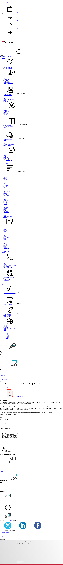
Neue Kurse (6, 80)
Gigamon (5, 194)
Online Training (9, 520)
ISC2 (5, 239)
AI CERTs (6, 173)
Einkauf (5, 100)
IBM (5, 238)
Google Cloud (6, 195)
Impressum (4, 534)
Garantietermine (6, 79)
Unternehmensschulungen (8, 78)
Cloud (5, 140)
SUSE (5, 214)
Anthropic (5, 174)
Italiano (18, 28)
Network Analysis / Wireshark (9, 144)
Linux (5, 143)
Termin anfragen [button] (3, 375)
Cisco (5, 182)
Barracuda (6, 179)
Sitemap (3, 536)
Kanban (5, 114)
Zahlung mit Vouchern (7, 315)
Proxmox (5, 208)
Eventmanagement (7, 263)
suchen (1, 55)
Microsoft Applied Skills (8, 242)
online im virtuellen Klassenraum (37, 500)
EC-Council (6, 190)
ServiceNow (6, 211)
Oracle (5, 206)
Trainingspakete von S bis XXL (9, 314)
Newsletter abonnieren (3, 47)
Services (3, 252)
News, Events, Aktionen (6, 284)
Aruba (5, 176)
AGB (3, 533)
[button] (9, 36)
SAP (5, 210)
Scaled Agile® (6, 248)
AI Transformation (7, 66)
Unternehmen (4, 317)
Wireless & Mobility (7, 145)
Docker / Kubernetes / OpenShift (9, 142)
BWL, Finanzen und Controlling (9, 99)
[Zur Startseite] (7, 45)
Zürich (7, 333)
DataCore (5, 189)
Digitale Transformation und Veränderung (10, 97)
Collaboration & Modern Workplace (10, 281)
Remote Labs (6, 269)
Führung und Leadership (8, 95)
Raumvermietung (7, 268)
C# (4, 154)
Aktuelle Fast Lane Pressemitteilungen (10, 293)
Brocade (5, 180)
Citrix (5, 183)
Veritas (5, 215)
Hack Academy (6, 266)
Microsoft (5, 201)
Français (18, 20)
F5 (4, 192)
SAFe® (5, 110)
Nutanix (5, 203)
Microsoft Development (10, 162)
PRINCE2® (6, 129)
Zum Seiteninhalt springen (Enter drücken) (9, 3)
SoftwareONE (6, 212)
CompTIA (6, 186)
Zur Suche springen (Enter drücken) (8, 2)
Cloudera (5, 184)
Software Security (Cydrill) (8, 157)
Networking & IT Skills (8, 68)
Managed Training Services (8, 262)
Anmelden (4, 537)
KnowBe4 (6, 200)
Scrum (5, 112)
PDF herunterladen (20, 396)
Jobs (5, 330)
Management (6, 327)
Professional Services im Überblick (9, 277)
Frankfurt (7, 335)
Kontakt (3, 535)
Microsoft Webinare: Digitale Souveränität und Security (13, 305)
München (7, 337)
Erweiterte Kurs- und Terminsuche (5, 56)
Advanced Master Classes (8, 67)
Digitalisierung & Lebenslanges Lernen (10, 265)
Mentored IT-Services (7, 283)
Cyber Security (6, 280)
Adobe (5, 172)
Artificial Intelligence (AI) (8, 139)
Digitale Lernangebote (7, 85)
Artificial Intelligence (7, 279)
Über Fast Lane (6, 325)
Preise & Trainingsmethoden (6, 387)
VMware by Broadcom (8, 216)
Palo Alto (5, 245)
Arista (5, 175)
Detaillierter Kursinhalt (5, 388)
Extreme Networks (7, 191)
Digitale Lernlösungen (7, 261)
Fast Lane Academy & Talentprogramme (10, 264)
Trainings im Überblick (8, 94)
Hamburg (7, 336)
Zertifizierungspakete (7, 316)
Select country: (4, 36)
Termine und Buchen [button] (3, 358)
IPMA (5, 127)
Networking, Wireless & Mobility (9, 282)
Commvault (6, 185)
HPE (5, 196)
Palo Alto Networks (7, 207)
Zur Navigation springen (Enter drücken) (8, 1)
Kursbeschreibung (5, 386)
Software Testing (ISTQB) (8, 158)
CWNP (5, 187)
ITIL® (5, 128)
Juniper (5, 199)
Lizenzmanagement (7, 130)
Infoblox (5, 198)
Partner (5, 329)
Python (5, 155)
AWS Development (9, 160)
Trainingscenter (6, 84)
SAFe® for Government (8, 111)
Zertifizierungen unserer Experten (9, 328)
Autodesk (5, 177)
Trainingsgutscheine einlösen (8, 83)
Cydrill (5, 188)
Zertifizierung (4, 217)
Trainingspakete (6, 81)
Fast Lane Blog (6, 295)
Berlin (7, 334)
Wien (7, 338)
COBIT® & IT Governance (8, 126)
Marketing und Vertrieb (8, 98)
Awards (5, 326)
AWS (5, 178)
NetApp (5, 202)
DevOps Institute (7, 113)
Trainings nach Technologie (8, 77)
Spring (7, 163)
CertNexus (6, 181)
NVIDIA (5, 204)
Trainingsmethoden (7, 82)
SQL (5, 156)
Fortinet (5, 193)
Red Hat (5, 209)
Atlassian (7, 116)
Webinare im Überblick (8, 304)
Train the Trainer (6, 101)
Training (3, 58)
